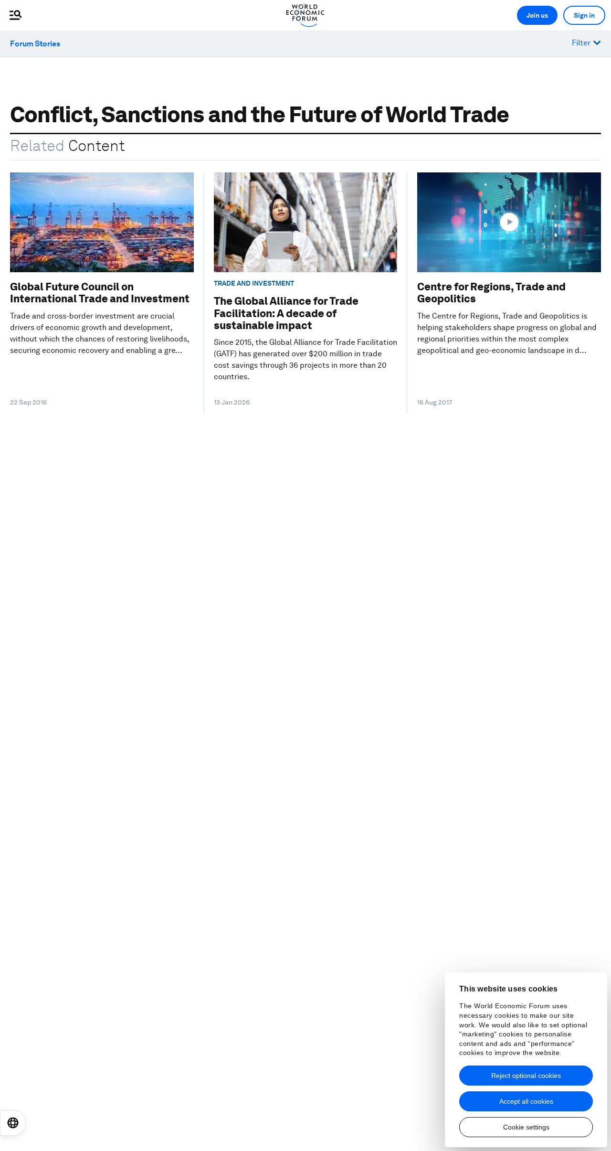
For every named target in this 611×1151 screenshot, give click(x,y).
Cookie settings (526, 1127)
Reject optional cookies (526, 1075)
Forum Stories (35, 43)
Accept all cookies (526, 1101)
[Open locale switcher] (12, 1122)
